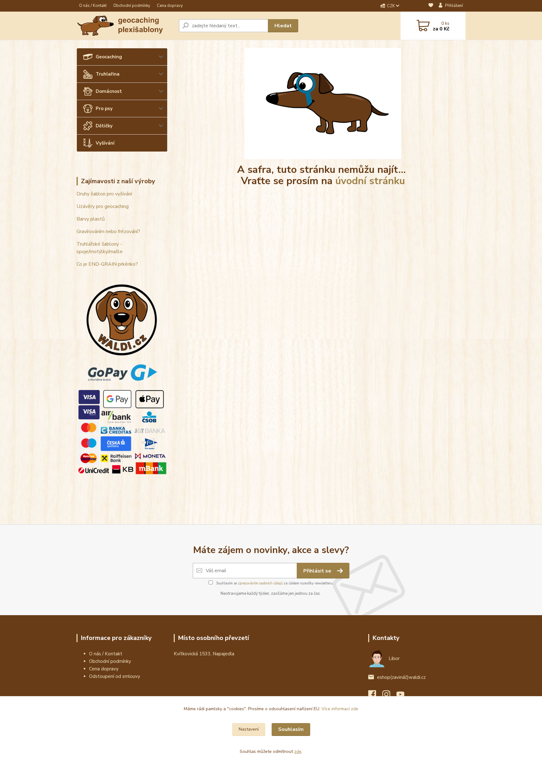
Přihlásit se (317, 570)
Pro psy (104, 108)
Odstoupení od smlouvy (114, 676)
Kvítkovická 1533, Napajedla (204, 654)
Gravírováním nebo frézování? (108, 231)
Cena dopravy (170, 5)
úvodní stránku (370, 181)
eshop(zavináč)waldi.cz (401, 677)
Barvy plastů (91, 219)
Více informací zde (339, 709)
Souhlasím (291, 729)
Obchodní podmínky (131, 5)
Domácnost (109, 91)
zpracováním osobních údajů (260, 583)
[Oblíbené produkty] (431, 6)
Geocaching (109, 57)
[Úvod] (125, 26)
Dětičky (104, 126)
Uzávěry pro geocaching (103, 206)
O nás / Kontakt (93, 5)
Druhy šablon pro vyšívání (104, 193)
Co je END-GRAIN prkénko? (107, 264)
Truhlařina (108, 74)
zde (297, 751)
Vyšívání (105, 143)
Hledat (283, 25)
